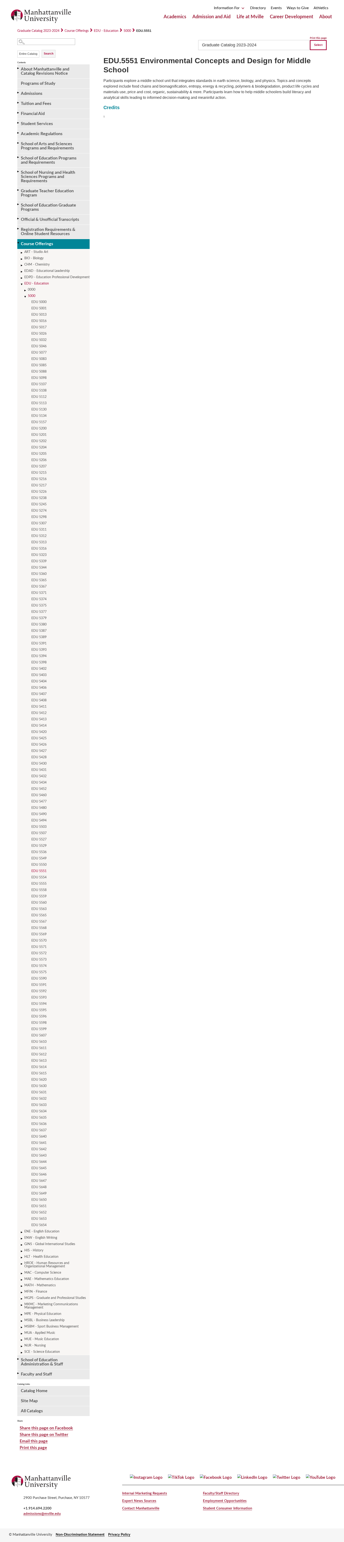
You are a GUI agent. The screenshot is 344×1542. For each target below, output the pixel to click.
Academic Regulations (41, 134)
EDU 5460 (39, 795)
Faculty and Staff (36, 1374)
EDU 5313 (39, 542)
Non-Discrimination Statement (80, 1534)
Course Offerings (77, 31)
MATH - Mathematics (40, 1285)
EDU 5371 (39, 593)
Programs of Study (38, 83)
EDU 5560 (39, 902)
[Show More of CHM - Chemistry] (22, 265)
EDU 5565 (39, 915)
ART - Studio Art (36, 252)
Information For (227, 8)
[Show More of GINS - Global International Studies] (22, 1245)
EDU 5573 (39, 959)
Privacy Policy (119, 1534)
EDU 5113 (39, 403)
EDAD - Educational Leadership (47, 271)
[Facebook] (216, 1477)
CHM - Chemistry (37, 264)
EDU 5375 (39, 605)
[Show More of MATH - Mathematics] (22, 1286)
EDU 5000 (39, 302)
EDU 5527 (39, 839)
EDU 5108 (39, 390)
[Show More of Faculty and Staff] (18, 1373)
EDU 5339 (39, 561)
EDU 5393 (39, 649)
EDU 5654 (39, 1225)
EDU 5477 (39, 801)
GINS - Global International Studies (49, 1244)
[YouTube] (320, 1477)
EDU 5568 (39, 928)
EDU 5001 (39, 308)
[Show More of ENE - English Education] (22, 1232)
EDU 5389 (39, 637)
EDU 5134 (39, 416)
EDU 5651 (39, 1206)
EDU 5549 (39, 858)
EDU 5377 (39, 612)
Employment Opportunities (225, 1501)
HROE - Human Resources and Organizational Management (46, 1264)
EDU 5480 (39, 808)
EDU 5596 (39, 1016)
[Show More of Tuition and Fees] (18, 103)
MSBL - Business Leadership (44, 1320)
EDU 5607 (39, 1035)
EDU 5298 (39, 517)
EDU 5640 (39, 1136)
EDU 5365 (39, 580)
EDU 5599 (39, 1029)
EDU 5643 (39, 1155)
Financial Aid (33, 114)
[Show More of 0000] (25, 290)
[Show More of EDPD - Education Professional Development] (22, 278)
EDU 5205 (39, 453)
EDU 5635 (39, 1117)
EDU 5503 (39, 826)
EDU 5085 (39, 365)
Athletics (321, 8)
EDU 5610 (39, 1041)
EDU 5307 (39, 523)
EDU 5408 (39, 700)
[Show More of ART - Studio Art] (22, 253)
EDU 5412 (39, 713)
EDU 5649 (39, 1193)
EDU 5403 (39, 675)
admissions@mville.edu (42, 1514)
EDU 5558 (39, 890)
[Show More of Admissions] (18, 93)
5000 (127, 31)
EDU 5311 (39, 529)
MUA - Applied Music (39, 1333)
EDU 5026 (39, 333)
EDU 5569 (39, 934)
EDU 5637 (39, 1130)
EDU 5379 (39, 618)
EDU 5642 (39, 1149)
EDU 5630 (39, 1086)
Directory (258, 8)
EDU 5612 (39, 1054)
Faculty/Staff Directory (221, 1493)
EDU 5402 (39, 668)
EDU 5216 (39, 479)
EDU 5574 (39, 966)
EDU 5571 (39, 947)
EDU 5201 (39, 434)
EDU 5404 (39, 681)
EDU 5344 (39, 567)
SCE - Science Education (42, 1351)
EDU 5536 (39, 852)
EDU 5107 (39, 384)
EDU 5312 (39, 536)
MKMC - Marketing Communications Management (51, 1306)
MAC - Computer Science (42, 1272)
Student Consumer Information (227, 1508)
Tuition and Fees (36, 104)
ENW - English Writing (40, 1237)
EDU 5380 (39, 624)
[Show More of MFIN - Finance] (22, 1292)
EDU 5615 (39, 1073)
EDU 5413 (39, 719)
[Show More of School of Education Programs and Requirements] (18, 157)
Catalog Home (34, 1391)
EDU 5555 (39, 883)
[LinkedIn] (252, 1477)
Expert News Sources (139, 1501)
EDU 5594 (39, 1004)
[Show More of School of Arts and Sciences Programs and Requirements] (18, 143)
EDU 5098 (39, 378)
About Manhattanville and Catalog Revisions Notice (45, 71)
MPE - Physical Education (42, 1314)
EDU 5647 (39, 1181)
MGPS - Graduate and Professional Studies (55, 1298)
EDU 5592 (39, 991)
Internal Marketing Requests (144, 1493)
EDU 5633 (39, 1105)
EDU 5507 (39, 833)
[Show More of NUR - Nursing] (22, 1346)
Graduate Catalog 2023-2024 (38, 31)
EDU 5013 (39, 314)
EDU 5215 (39, 472)
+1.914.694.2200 (37, 1508)
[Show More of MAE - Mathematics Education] (22, 1280)
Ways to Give (298, 8)
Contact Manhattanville (140, 1508)
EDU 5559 (39, 896)
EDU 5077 (39, 352)
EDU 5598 (39, 1022)
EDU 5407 (39, 694)
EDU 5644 (39, 1162)
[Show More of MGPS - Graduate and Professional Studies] (22, 1299)
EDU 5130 (39, 409)
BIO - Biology (34, 258)
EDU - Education (106, 31)
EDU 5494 (39, 820)
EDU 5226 (39, 491)
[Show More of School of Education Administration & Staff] (18, 1359)
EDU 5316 (39, 548)
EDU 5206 (39, 460)
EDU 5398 (39, 662)
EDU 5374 (39, 599)
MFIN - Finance (35, 1291)
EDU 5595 (39, 1010)
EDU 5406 (39, 687)
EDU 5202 (39, 441)
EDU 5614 (39, 1067)
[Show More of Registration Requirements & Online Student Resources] (18, 229)
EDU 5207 (39, 466)
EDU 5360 (39, 574)
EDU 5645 (39, 1168)
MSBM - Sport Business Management (51, 1326)
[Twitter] (286, 1477)
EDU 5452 (39, 789)
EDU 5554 (39, 877)
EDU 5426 (39, 744)
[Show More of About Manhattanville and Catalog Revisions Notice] (18, 68)
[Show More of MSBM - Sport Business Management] (22, 1327)
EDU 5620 (39, 1079)
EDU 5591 (39, 985)
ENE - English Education (41, 1231)
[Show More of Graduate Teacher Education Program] (18, 190)
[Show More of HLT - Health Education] (22, 1258)
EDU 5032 (39, 340)
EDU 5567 (39, 921)
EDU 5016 (39, 321)
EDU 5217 (39, 485)
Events (276, 8)
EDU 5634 (39, 1111)
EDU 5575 (39, 972)
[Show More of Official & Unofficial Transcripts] (18, 219)
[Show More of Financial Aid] (18, 113)
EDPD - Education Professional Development (57, 277)
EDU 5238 (39, 498)
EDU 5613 (39, 1060)
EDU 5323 (39, 555)
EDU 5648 (39, 1187)
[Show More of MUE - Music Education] (22, 1340)
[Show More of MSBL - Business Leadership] (22, 1321)
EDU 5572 (39, 953)
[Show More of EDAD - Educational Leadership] (22, 272)
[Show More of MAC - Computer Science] (22, 1273)
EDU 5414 (39, 725)
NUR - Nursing (35, 1345)
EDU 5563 (39, 909)
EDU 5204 (39, 447)
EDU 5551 (39, 871)
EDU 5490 (39, 814)
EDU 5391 (39, 643)
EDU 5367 (39, 586)
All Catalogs (32, 1411)
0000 (31, 289)
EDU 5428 (39, 757)
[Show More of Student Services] (18, 123)
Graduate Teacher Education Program (47, 193)
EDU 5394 (39, 656)
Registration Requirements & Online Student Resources (48, 232)
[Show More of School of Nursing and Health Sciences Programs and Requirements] (18, 171)
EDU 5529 (39, 845)
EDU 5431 (39, 770)
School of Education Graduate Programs (48, 207)
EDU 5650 (39, 1200)
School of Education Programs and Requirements (49, 160)
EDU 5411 (39, 706)
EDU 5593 (39, 997)
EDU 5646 (39, 1174)
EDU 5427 (39, 751)
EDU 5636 (39, 1124)
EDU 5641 (39, 1143)
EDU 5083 (39, 359)
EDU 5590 (39, 978)
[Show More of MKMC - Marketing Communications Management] (22, 1305)
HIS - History (33, 1250)
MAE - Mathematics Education (46, 1279)
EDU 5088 (39, 371)
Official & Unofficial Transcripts (50, 220)
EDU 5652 (39, 1212)
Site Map (29, 1401)
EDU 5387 (39, 630)
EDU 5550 (39, 864)
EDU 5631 (39, 1092)
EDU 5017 (39, 327)
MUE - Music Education (41, 1339)
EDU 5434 (39, 782)
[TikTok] (181, 1477)
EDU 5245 (39, 504)
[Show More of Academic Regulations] (18, 133)
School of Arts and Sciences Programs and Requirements (47, 146)
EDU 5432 (39, 776)
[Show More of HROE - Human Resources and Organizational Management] (22, 1264)
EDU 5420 (39, 732)
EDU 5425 (39, 738)
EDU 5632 (39, 1098)
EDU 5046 (39, 346)
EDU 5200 (39, 428)
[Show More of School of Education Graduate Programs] (18, 204)
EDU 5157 (39, 422)
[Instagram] (146, 1477)
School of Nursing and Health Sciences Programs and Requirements (48, 176)
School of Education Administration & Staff (42, 1362)
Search (48, 53)
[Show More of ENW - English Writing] (22, 1239)
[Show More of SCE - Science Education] (22, 1353)
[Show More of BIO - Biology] (22, 259)
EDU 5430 (39, 763)
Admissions (31, 94)
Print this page (318, 38)
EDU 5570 (39, 940)
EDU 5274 (39, 510)
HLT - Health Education (41, 1256)
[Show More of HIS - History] (22, 1251)
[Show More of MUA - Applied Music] (22, 1334)
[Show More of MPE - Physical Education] (22, 1315)
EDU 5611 (39, 1048)
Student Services (37, 124)
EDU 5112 (39, 397)
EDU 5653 (39, 1218)
